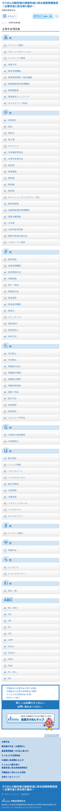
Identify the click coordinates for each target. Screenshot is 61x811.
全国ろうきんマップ (10, 777)
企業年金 (6, 742)
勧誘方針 (26, 794)
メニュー (12, 16)
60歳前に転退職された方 (13, 760)
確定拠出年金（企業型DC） (14, 746)
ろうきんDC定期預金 (11, 755)
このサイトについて (11, 794)
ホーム (4, 23)
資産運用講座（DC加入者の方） (16, 751)
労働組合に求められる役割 (13, 772)
